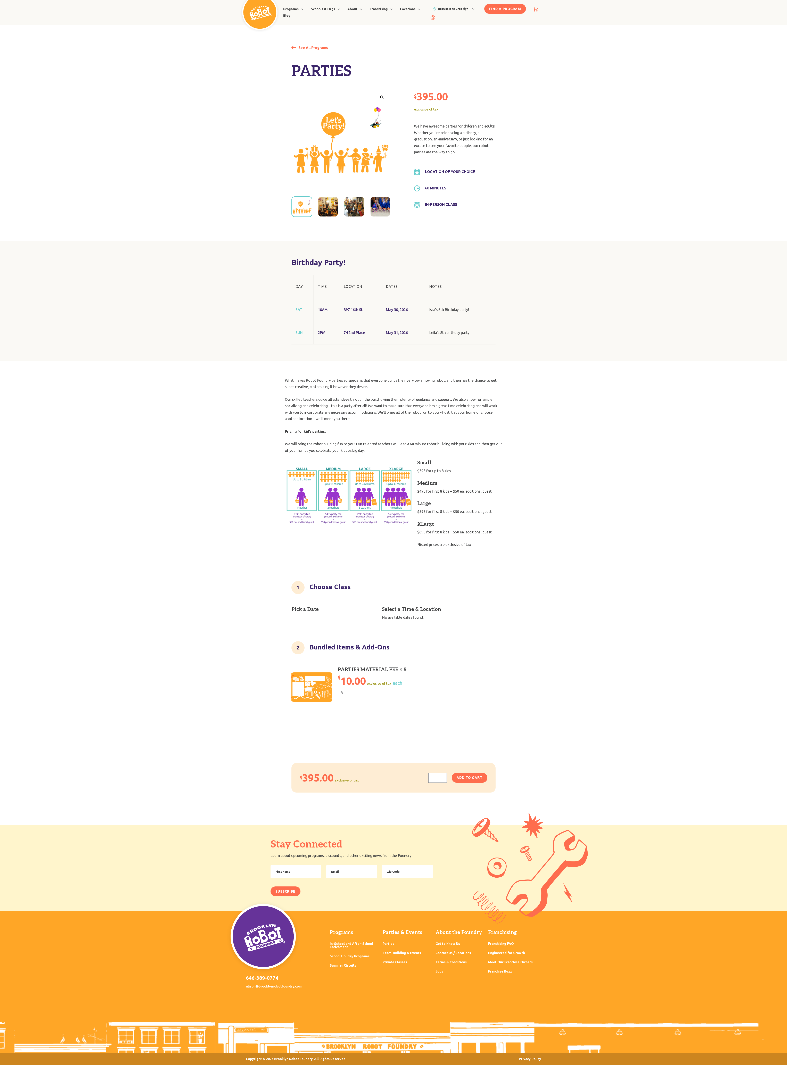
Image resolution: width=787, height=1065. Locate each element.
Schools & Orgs (323, 9)
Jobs (439, 971)
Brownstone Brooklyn (453, 8)
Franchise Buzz (500, 971)
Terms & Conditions (451, 962)
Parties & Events (402, 932)
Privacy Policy (530, 1059)
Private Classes (395, 962)
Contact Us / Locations (453, 953)
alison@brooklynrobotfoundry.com (274, 986)
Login (433, 17)
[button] (382, 97)
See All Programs (313, 48)
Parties (388, 943)
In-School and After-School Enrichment (351, 945)
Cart (535, 9)
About (352, 9)
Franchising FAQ (501, 943)
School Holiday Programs (350, 956)
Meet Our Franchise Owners (510, 962)
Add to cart (469, 777)
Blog (286, 15)
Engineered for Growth (506, 953)
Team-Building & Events (402, 953)
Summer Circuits (343, 965)
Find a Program (505, 9)
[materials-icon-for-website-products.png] (311, 687)
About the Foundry (459, 932)
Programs (291, 9)
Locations (407, 9)
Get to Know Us (448, 943)
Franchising (379, 9)
